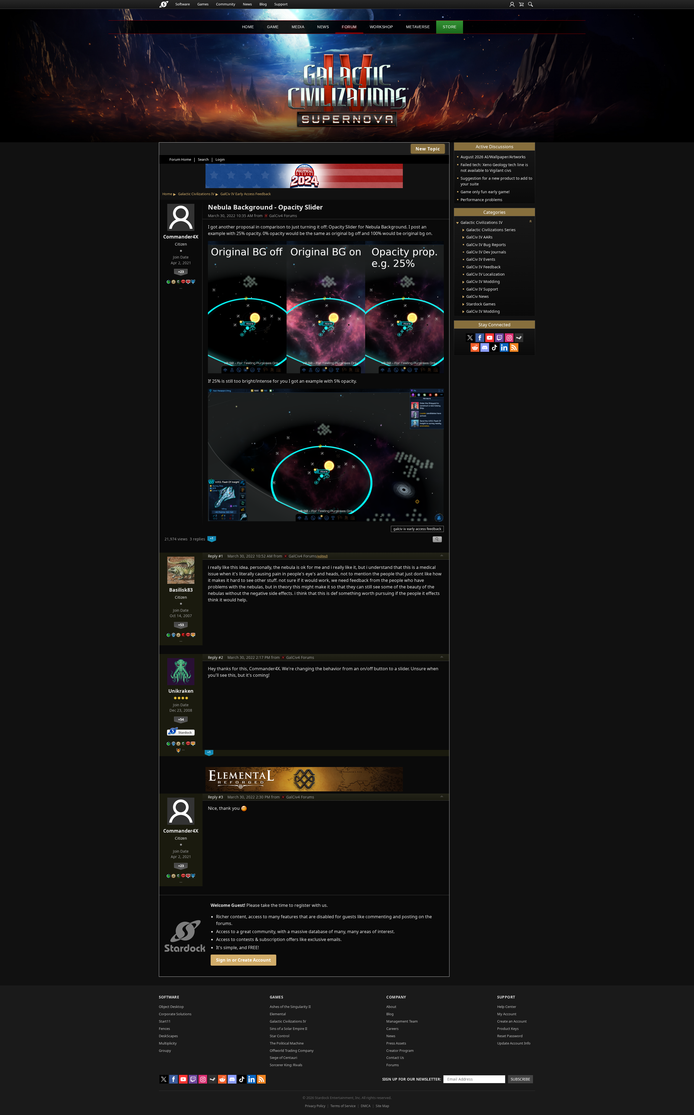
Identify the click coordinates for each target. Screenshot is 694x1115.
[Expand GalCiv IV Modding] (463, 282)
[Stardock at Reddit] (475, 347)
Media (298, 27)
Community (225, 4)
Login (220, 159)
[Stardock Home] (163, 4)
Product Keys (508, 1028)
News (247, 4)
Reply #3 (215, 797)
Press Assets (396, 1043)
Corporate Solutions (175, 1013)
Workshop (381, 27)
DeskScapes (168, 1035)
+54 (181, 719)
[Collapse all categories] (530, 221)
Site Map (382, 1106)
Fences (164, 1028)
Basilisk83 (181, 589)
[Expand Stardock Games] (463, 304)
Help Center (506, 1006)
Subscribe (520, 1079)
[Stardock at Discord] (485, 347)
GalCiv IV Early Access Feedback (245, 193)
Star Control (279, 1035)
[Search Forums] (530, 4)
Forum (349, 27)
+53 (181, 624)
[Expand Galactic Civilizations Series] (463, 230)
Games (202, 4)
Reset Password (510, 1035)
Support (281, 4)
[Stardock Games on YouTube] (489, 338)
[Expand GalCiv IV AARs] (463, 237)
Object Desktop (171, 1006)
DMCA (366, 1106)
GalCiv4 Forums (283, 215)
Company (396, 997)
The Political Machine (287, 1043)
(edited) (322, 556)
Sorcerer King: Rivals (286, 1064)
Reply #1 (215, 556)
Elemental (278, 1013)
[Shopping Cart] (521, 4)
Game (273, 27)
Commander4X (180, 236)
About (391, 1006)
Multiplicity (168, 1043)
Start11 (165, 1021)
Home (248, 27)
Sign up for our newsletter (411, 1079)
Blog (263, 4)
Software (182, 4)
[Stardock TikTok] (494, 347)
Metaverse (418, 27)
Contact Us (395, 1057)
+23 (181, 271)
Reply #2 (215, 657)
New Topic (428, 149)
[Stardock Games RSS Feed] (514, 347)
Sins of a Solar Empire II (288, 1028)
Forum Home (180, 159)
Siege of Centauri (283, 1057)
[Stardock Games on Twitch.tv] (499, 338)
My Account (506, 1013)
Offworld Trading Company (292, 1050)
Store (450, 27)
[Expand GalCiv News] (463, 296)
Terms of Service (343, 1106)
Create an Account (512, 1021)
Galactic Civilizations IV (196, 193)
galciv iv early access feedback (417, 528)
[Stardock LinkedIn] (504, 347)
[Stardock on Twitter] (470, 338)
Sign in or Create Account (243, 960)
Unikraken (181, 691)
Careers (392, 1028)
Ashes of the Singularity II (290, 1006)
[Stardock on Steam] (519, 338)
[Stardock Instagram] (509, 338)
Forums (392, 1064)
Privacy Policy (315, 1106)
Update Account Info (514, 1043)
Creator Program (400, 1050)
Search (203, 159)
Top (442, 556)
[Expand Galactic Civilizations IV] (457, 223)
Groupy (165, 1050)
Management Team (402, 1021)
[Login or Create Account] (512, 4)
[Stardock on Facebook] (480, 338)
